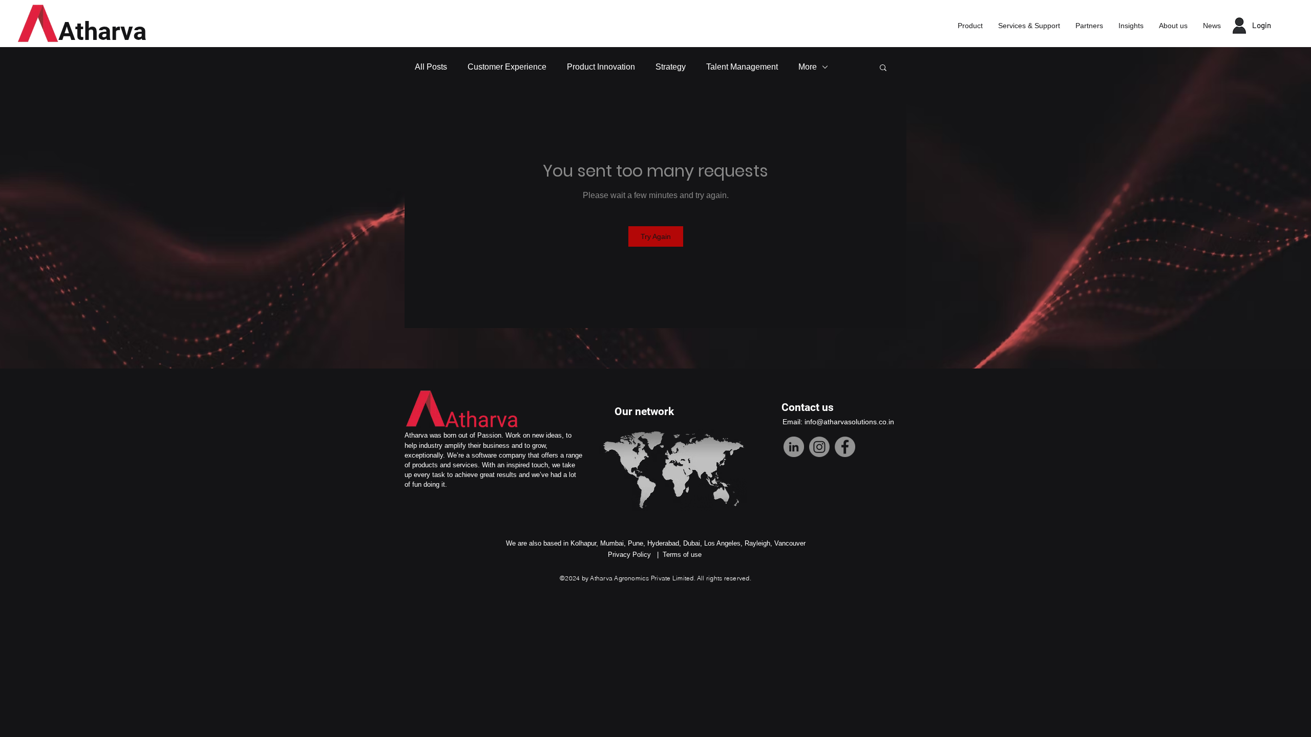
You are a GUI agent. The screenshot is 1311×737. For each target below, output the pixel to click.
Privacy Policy (629, 554)
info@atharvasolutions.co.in (849, 422)
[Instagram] (819, 447)
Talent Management (742, 66)
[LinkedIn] (794, 447)
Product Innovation (601, 66)
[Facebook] (845, 447)
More (807, 66)
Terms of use (682, 554)
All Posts (431, 66)
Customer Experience (507, 66)
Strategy (671, 66)
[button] (883, 67)
